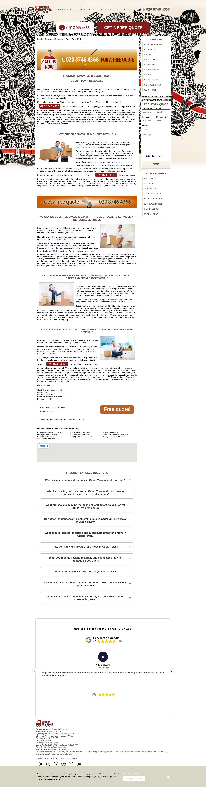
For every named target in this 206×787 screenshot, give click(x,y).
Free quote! (117, 409)
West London (150, 179)
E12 (53, 251)
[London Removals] (43, 9)
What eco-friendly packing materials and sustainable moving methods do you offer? (85, 559)
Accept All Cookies (135, 779)
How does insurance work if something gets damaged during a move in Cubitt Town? (85, 520)
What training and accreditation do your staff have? (85, 571)
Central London (151, 214)
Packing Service (151, 80)
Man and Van (149, 65)
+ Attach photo (152, 156)
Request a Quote (117, 9)
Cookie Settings (131, 773)
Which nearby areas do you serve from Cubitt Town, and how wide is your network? (85, 584)
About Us (60, 9)
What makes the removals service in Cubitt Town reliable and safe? (85, 480)
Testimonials (73, 9)
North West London (153, 204)
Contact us (102, 9)
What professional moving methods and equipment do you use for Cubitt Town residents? (85, 506)
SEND (156, 164)
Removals (148, 75)
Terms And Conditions (59, 758)
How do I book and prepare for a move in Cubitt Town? (85, 546)
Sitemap (74, 758)
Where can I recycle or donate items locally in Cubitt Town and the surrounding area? (85, 598)
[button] (34, 670)
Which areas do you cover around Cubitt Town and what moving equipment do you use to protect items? (85, 492)
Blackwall (46, 251)
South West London (153, 199)
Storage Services (152, 85)
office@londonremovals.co (55, 747)
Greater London (151, 209)
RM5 (93, 165)
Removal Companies (153, 70)
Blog (83, 9)
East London (150, 189)
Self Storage (150, 90)
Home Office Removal (154, 45)
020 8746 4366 (49, 106)
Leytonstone (61, 251)
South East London (153, 194)
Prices (91, 9)
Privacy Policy (42, 758)
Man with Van (150, 50)
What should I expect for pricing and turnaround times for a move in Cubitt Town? (85, 534)
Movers (147, 55)
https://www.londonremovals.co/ (55, 749)
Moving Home (150, 60)
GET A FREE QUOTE (123, 27)
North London (150, 184)
